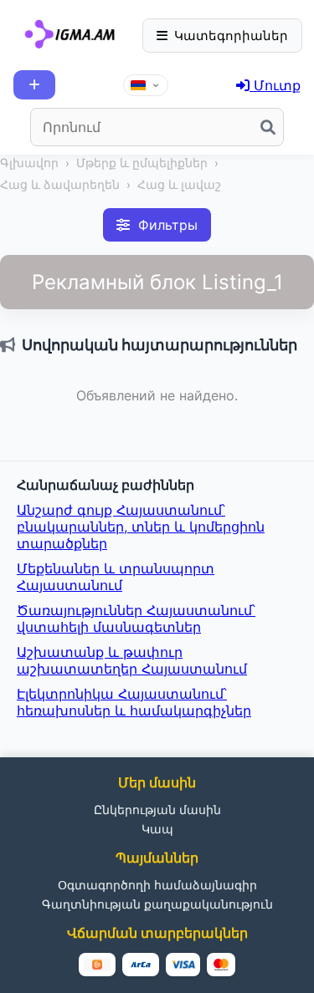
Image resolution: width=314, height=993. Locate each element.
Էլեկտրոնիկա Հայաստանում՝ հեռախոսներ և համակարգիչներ (134, 702)
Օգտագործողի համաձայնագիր (157, 885)
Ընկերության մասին (157, 809)
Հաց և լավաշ (179, 184)
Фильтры (168, 224)
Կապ (157, 829)
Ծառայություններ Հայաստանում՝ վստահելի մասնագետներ (136, 618)
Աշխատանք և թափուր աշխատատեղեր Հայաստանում (132, 660)
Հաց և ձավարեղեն (60, 184)
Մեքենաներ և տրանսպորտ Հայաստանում (115, 576)
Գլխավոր (29, 163)
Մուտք (275, 85)
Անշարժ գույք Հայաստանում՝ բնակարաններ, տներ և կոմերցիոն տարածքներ (141, 527)
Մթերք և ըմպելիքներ (142, 163)
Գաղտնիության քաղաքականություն (157, 904)
